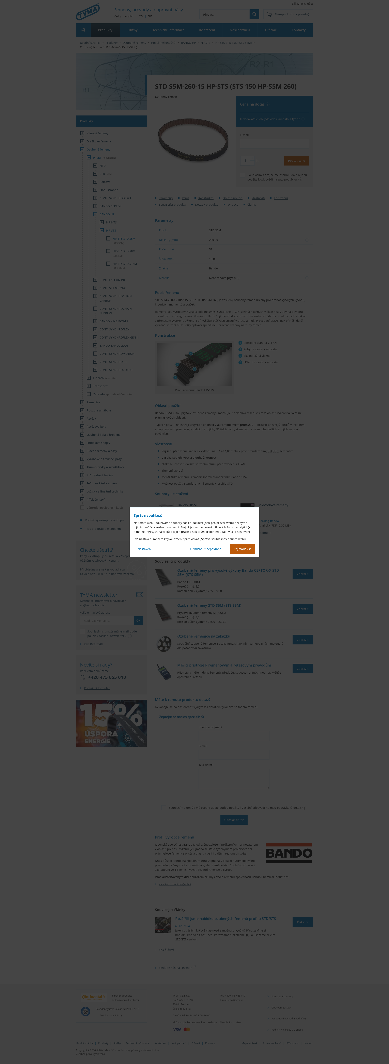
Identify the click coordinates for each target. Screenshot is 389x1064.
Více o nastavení (239, 532)
